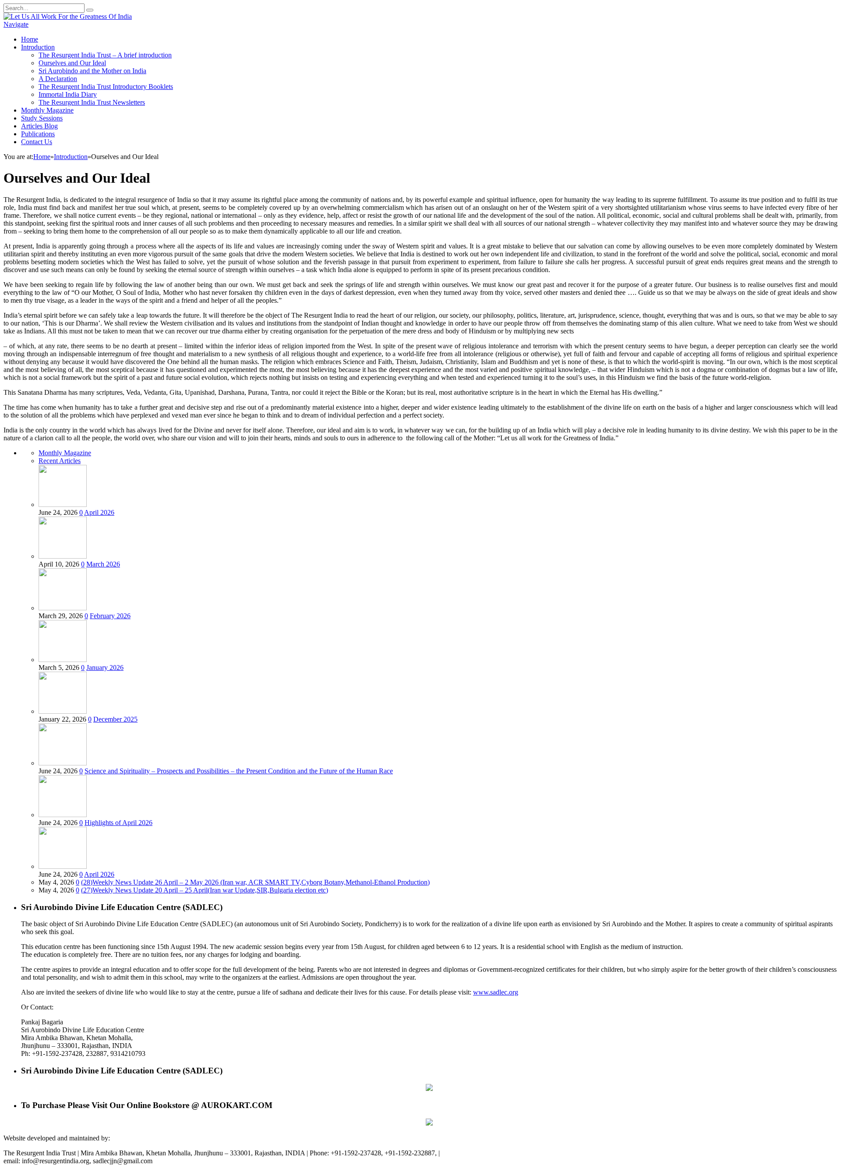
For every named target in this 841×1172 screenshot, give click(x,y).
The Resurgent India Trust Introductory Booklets (106, 86)
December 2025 (115, 719)
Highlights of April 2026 (118, 822)
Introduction (38, 47)
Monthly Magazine (47, 110)
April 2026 (99, 512)
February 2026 (110, 616)
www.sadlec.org (495, 992)
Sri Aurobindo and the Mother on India (92, 70)
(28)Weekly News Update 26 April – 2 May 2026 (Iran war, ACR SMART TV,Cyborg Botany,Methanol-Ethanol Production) (255, 882)
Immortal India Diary (68, 94)
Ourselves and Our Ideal (72, 63)
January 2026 (105, 667)
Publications (38, 134)
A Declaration (58, 78)
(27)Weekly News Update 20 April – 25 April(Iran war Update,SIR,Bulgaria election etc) (204, 890)
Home (29, 39)
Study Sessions (42, 118)
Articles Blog (39, 126)
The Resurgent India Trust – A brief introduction (105, 55)
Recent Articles (60, 460)
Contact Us (36, 141)
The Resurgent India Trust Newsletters (92, 102)
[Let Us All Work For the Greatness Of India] (68, 16)
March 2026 (103, 564)
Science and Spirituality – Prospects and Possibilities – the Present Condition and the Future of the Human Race (239, 771)
